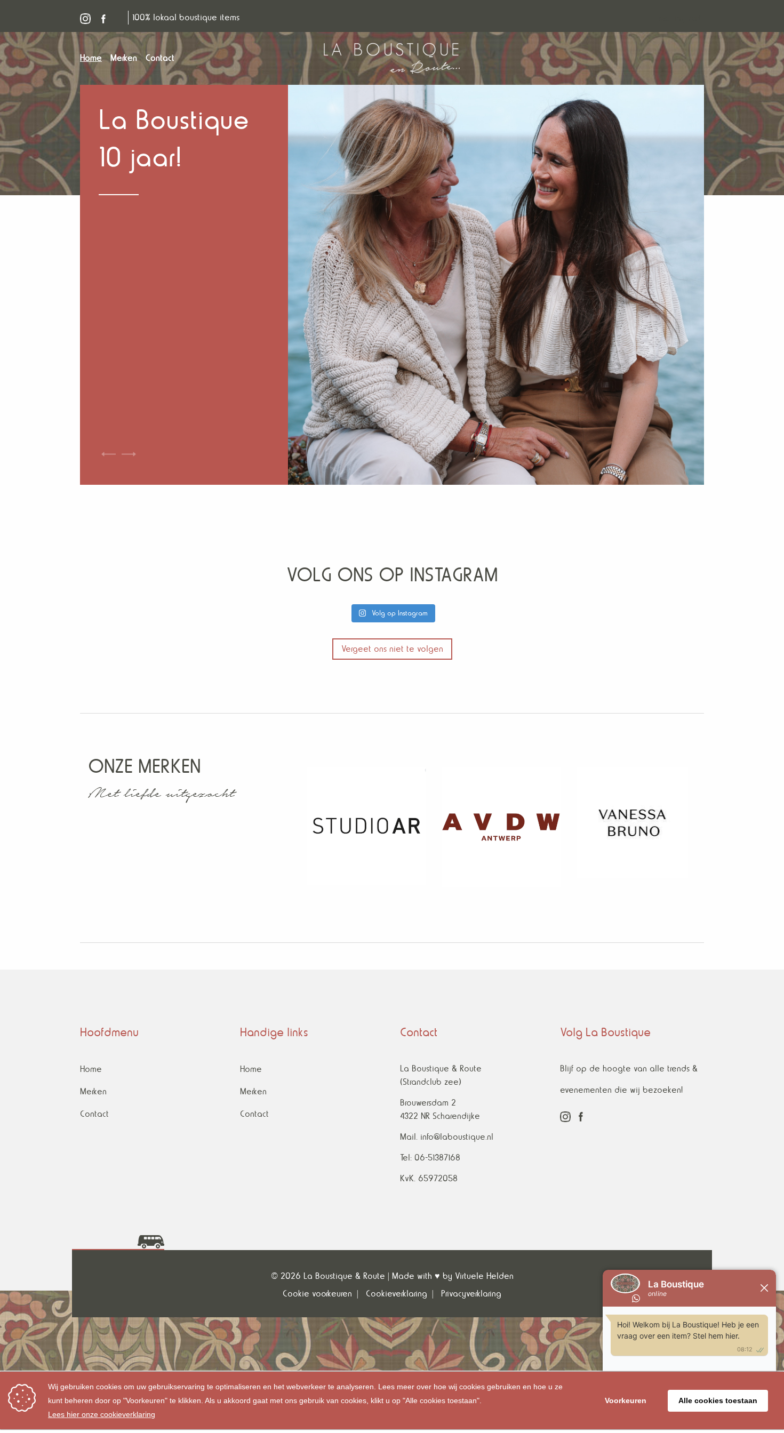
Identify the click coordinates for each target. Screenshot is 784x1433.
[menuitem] (95, 58)
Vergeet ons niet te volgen (392, 648)
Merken (93, 1091)
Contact (94, 1113)
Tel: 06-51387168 (430, 1157)
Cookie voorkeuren (317, 1293)
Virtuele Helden (484, 1276)
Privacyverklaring (471, 1293)
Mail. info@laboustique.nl (446, 1136)
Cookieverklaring (396, 1293)
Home (91, 1069)
